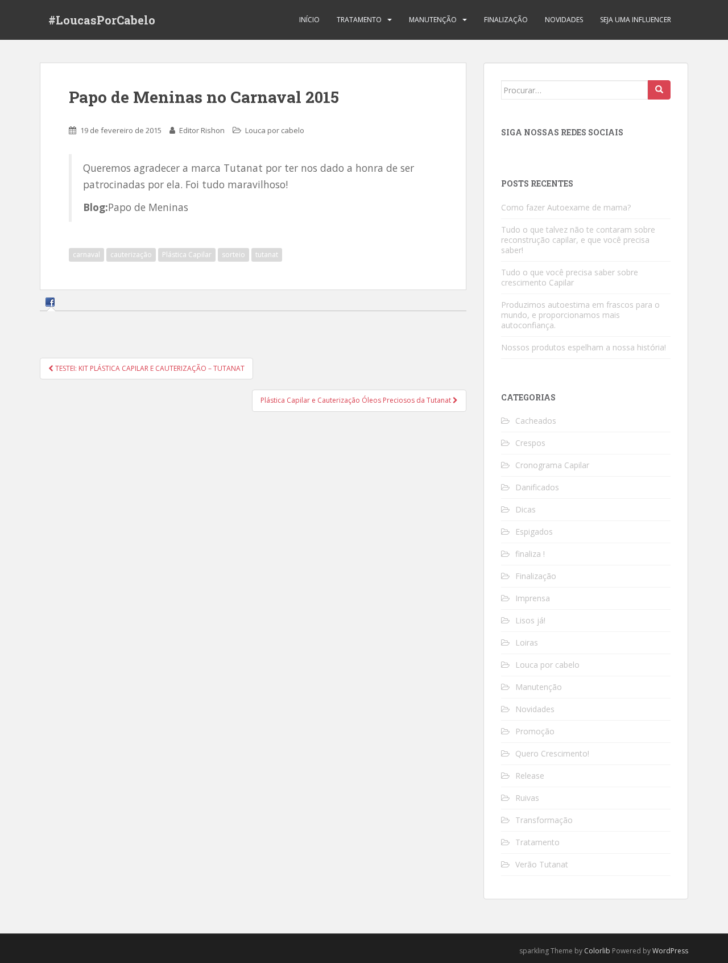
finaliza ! (530, 553)
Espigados (534, 531)
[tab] (51, 301)
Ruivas (527, 797)
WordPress (670, 951)
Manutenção (433, 19)
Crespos (530, 442)
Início (309, 19)
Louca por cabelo (274, 130)
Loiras (526, 642)
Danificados (537, 487)
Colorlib (597, 951)
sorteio (233, 254)
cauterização (131, 254)
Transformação (544, 820)
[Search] (659, 90)
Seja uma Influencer (635, 19)
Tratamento (359, 19)
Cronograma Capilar (552, 465)
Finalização (506, 19)
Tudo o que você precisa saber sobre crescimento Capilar (569, 277)
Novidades (564, 19)
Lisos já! (530, 620)
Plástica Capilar (187, 254)
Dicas (525, 509)
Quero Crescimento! (552, 753)
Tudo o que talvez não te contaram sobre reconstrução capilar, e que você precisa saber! (578, 239)
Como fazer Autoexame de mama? (566, 207)
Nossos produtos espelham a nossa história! (583, 347)
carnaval (86, 254)
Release (529, 775)
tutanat (266, 254)
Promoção (535, 731)
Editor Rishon (202, 130)
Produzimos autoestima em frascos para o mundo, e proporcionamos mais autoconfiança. (580, 314)
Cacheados (535, 420)
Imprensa (532, 598)
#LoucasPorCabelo (101, 20)
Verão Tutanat (541, 864)
